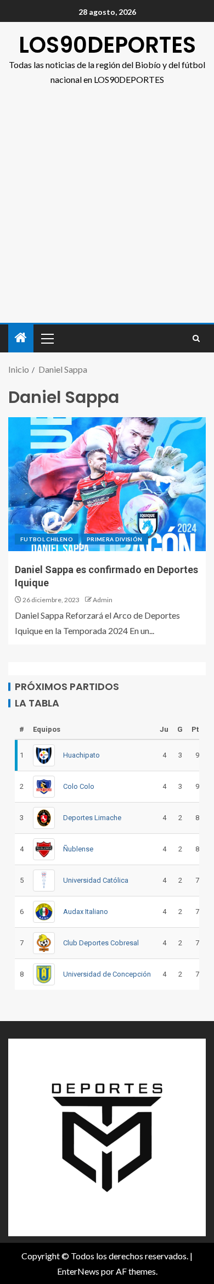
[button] (47, 338)
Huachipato (81, 755)
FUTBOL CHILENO (46, 539)
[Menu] (47, 338)
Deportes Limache (92, 818)
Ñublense (78, 849)
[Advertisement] (107, 210)
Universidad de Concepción (107, 974)
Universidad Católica (95, 880)
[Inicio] (21, 338)
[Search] (196, 338)
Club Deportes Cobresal (101, 943)
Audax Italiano (85, 911)
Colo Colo (78, 786)
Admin (102, 600)
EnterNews (78, 1271)
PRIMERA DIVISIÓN (115, 539)
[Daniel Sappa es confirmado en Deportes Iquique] (107, 484)
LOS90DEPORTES (107, 45)
